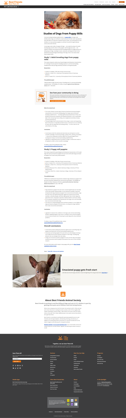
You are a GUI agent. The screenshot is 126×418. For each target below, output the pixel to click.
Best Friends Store (54, 385)
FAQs (75, 387)
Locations (52, 371)
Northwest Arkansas (101, 361)
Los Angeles (99, 357)
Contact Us (51, 411)
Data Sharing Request (58, 411)
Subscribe (16, 361)
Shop (51, 373)
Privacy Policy (66, 411)
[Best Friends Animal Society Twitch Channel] (18, 368)
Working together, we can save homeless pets (55, 324)
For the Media (76, 386)
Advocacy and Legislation (58, 251)
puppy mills (68, 37)
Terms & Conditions (74, 411)
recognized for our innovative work (57, 402)
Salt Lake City (100, 363)
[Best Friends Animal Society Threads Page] (23, 365)
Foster (75, 359)
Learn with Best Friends (78, 361)
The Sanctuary (98, 4)
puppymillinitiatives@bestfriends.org (53, 146)
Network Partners (54, 387)
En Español (52, 375)
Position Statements (78, 389)
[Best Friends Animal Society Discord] (20, 368)
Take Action (76, 365)
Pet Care (52, 369)
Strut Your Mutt (53, 389)
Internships (76, 384)
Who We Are (52, 367)
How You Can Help (106, 4)
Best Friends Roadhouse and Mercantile (56, 383)
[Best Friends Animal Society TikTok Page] (16, 368)
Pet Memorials (77, 363)
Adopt (116, 4)
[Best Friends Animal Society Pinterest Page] (18, 365)
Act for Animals (53, 359)
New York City (100, 359)
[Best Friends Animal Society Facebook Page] (14, 365)
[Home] (13, 3)
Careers (75, 382)
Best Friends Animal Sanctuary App (20, 382)
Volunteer (76, 367)
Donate (121, 2)
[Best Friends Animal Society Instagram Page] (16, 365)
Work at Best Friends (78, 369)
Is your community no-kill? (57, 101)
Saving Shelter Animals (88, 4)
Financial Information (78, 391)
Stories (112, 4)
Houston (99, 355)
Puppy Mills (50, 251)
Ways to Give (53, 365)
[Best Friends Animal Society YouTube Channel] (14, 368)
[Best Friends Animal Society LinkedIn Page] (20, 365)
